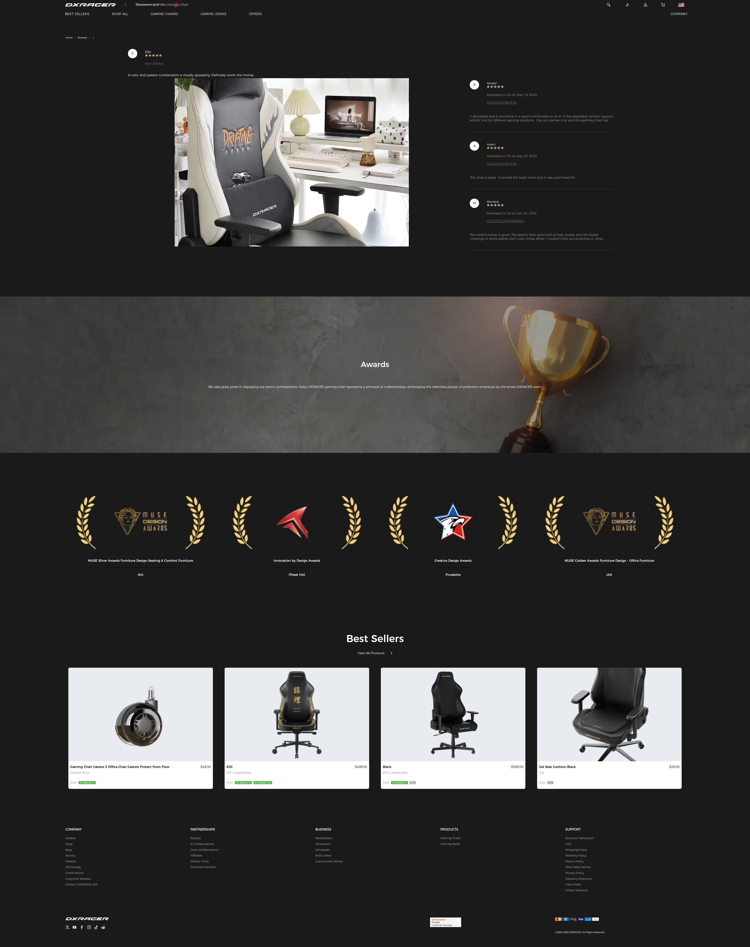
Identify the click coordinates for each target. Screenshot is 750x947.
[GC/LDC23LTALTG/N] (453, 715)
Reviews (82, 37)
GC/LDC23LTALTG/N (502, 103)
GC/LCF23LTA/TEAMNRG (505, 221)
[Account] (645, 4)
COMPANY (679, 14)
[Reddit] (104, 927)
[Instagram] (90, 927)
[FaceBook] (83, 927)
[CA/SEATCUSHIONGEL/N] (609, 715)
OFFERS (255, 14)
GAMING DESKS (214, 14)
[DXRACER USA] (90, 4)
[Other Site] (681, 4)
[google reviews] (445, 922)
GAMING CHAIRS (164, 14)
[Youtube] (76, 927)
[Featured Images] (291, 162)
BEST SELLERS (77, 14)
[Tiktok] (97, 927)
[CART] (663, 4)
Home (69, 37)
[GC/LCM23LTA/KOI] (297, 715)
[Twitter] (68, 927)
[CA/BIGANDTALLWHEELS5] (140, 715)
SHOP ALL (120, 14)
